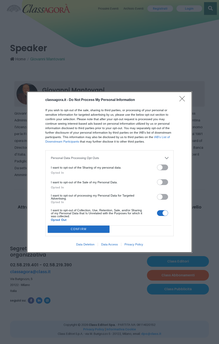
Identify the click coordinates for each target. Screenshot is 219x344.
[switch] (162, 167)
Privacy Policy (133, 244)
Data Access (109, 244)
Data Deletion (85, 244)
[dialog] (109, 172)
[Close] (183, 100)
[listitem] (109, 158)
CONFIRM (79, 229)
